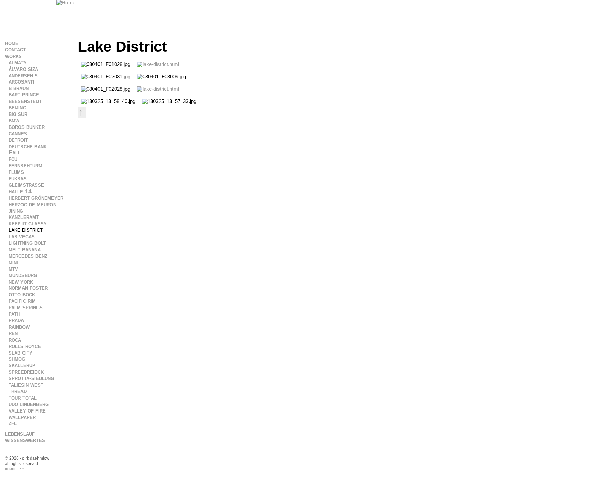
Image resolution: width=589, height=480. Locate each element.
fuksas (18, 178)
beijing (17, 107)
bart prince (24, 94)
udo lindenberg (29, 404)
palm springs (26, 307)
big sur (18, 113)
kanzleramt (24, 216)
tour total (23, 397)
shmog (17, 358)
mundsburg (23, 275)
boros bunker (27, 126)
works (13, 55)
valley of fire (27, 410)
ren (13, 333)
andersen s (23, 75)
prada (16, 320)
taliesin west (26, 384)
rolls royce (25, 346)
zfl (13, 423)
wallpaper (22, 417)
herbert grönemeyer (36, 197)
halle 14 (20, 191)
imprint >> (14, 468)
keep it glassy (28, 223)
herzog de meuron (32, 204)
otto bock (22, 294)
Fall (15, 152)
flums (16, 171)
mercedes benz (28, 255)
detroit (18, 139)
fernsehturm (25, 165)
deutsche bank (28, 146)
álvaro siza (23, 68)
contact (15, 49)
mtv (13, 268)
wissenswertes (25, 440)
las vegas (22, 236)
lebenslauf (20, 433)
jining (16, 210)
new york (21, 281)
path (14, 313)
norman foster (28, 287)
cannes (18, 133)
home (11, 43)
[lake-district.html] (158, 64)
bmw (14, 120)
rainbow (19, 326)
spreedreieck (26, 371)
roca (15, 339)
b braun (19, 88)
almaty (18, 62)
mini (13, 262)
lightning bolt (27, 242)
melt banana (25, 249)
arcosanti (21, 81)
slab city (20, 352)
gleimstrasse (26, 184)
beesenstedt (25, 100)
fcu (13, 158)
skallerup (22, 365)
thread (18, 391)
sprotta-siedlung (31, 378)
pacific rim (22, 300)
